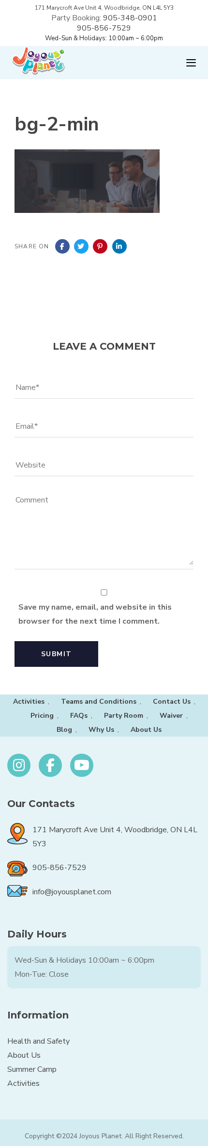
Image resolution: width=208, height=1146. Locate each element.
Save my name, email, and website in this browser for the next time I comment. (95, 614)
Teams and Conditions (98, 701)
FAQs (79, 715)
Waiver (171, 715)
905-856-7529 (104, 28)
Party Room (123, 715)
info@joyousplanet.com (71, 892)
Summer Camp (32, 1069)
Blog (64, 729)
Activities (29, 701)
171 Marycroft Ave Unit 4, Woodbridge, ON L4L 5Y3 (104, 8)
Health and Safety (38, 1041)
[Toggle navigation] (147, 62)
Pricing (42, 715)
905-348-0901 (130, 18)
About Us (146, 729)
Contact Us (172, 701)
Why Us (101, 729)
